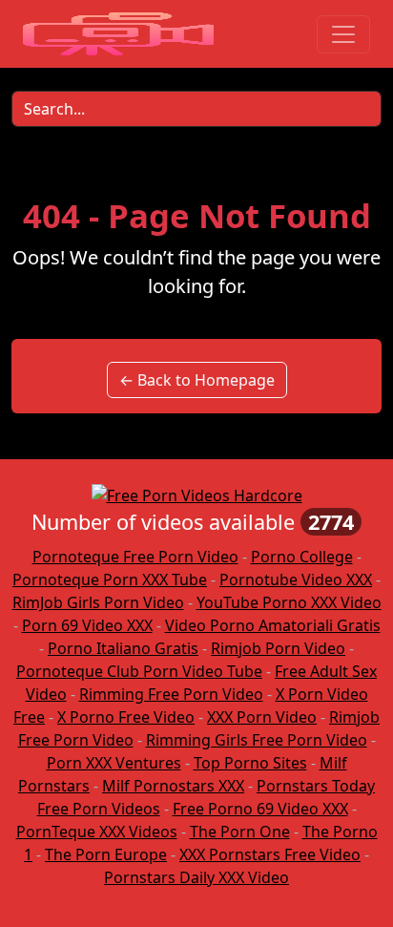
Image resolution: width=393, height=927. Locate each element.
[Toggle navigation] (343, 34)
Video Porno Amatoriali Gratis (273, 625)
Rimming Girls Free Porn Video (256, 739)
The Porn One (240, 831)
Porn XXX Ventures (114, 762)
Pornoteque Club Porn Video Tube (139, 671)
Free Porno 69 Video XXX (260, 808)
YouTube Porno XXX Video (289, 602)
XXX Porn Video (262, 716)
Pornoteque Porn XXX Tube (109, 579)
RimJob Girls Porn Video (98, 602)
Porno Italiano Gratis (123, 648)
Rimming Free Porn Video (171, 694)
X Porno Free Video (126, 716)
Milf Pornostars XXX (173, 785)
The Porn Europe (106, 854)
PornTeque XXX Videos (96, 831)
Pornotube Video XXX (295, 579)
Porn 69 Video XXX (87, 625)
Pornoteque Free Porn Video (135, 556)
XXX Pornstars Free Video (270, 854)
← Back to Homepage (197, 379)
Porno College (302, 556)
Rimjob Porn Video (278, 648)
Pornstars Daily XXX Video (196, 877)
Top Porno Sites (250, 762)
